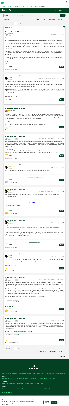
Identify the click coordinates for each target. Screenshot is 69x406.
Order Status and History (17, 378)
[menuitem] (63, 3)
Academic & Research (6, 373)
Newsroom (27, 383)
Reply (61, 67)
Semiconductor (55, 373)
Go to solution (14, 27)
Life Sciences (48, 373)
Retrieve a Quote (26, 378)
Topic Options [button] (7, 19)
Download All (10, 306)
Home (4, 6)
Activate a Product (30, 388)
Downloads (4, 388)
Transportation (62, 373)
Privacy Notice (22, 401)
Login (60, 10)
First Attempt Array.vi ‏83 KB (13, 334)
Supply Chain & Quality (34, 383)
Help (65, 10)
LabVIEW (40, 6)
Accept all (54, 402)
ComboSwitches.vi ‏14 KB (13, 205)
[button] (6, 67)
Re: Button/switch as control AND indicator (15, 76)
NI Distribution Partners (6, 378)
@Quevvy (9, 226)
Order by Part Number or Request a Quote (47, 378)
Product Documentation (12, 388)
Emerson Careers (20, 383)
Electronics (29, 373)
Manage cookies (47, 402)
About (14, 383)
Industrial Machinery (40, 373)
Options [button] (61, 34)
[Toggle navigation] (9, 2)
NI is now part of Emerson (7, 383)
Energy (34, 373)
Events (41, 383)
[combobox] (36, 15)
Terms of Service (34, 378)
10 (9, 342)
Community (9, 6)
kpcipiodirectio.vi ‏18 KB (13, 301)
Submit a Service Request (40, 388)
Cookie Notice (30, 401)
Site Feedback (48, 388)
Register (55, 10)
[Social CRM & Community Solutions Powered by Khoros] (62, 356)
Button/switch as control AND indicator (14, 32)
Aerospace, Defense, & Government (19, 373)
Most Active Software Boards (30, 6)
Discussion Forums (17, 6)
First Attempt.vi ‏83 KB (12, 300)
